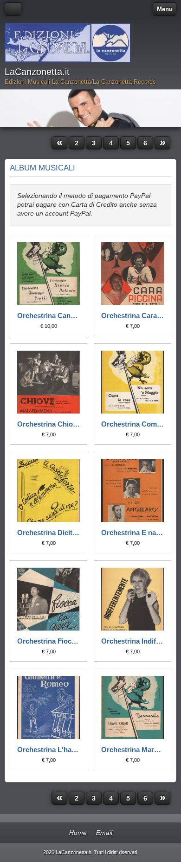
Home (78, 832)
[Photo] (48, 273)
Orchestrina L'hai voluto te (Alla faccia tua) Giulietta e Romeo (48, 749)
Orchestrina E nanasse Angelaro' (132, 532)
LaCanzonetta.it (37, 71)
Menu (165, 9)
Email (104, 832)
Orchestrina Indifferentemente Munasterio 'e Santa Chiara (132, 641)
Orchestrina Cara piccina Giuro (132, 315)
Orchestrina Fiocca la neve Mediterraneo (48, 641)
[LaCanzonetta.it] (67, 42)
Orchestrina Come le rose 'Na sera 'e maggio (132, 424)
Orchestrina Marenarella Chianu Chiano (132, 749)
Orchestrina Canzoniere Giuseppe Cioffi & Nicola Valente (48, 315)
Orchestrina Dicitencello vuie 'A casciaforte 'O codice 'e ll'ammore (48, 532)
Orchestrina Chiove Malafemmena (48, 424)
